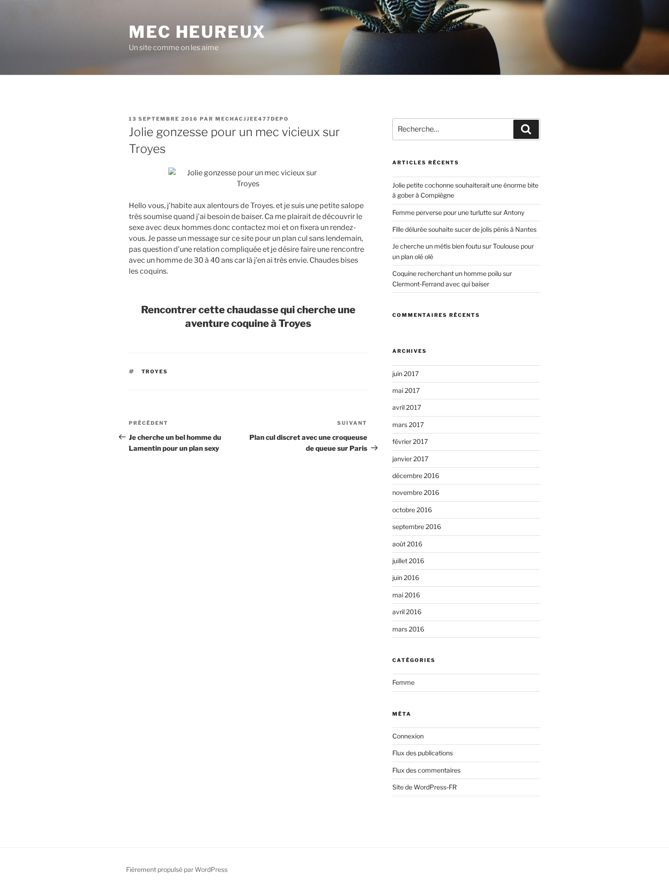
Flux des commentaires (426, 770)
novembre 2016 (415, 492)
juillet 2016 (408, 561)
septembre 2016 (416, 526)
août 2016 (407, 544)
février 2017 (410, 441)
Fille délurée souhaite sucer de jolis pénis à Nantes (464, 229)
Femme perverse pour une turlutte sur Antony (458, 212)
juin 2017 (405, 373)
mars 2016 (408, 629)
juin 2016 (405, 577)
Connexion (408, 736)
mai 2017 (406, 390)
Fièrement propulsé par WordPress (177, 869)
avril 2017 (406, 407)
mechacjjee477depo (252, 119)
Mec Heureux (197, 32)
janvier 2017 (410, 459)
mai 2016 (406, 595)
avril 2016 (406, 612)
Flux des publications (422, 753)
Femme (403, 682)
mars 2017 (408, 424)
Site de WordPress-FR (424, 787)
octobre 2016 (412, 510)
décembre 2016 (415, 475)
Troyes (155, 371)
